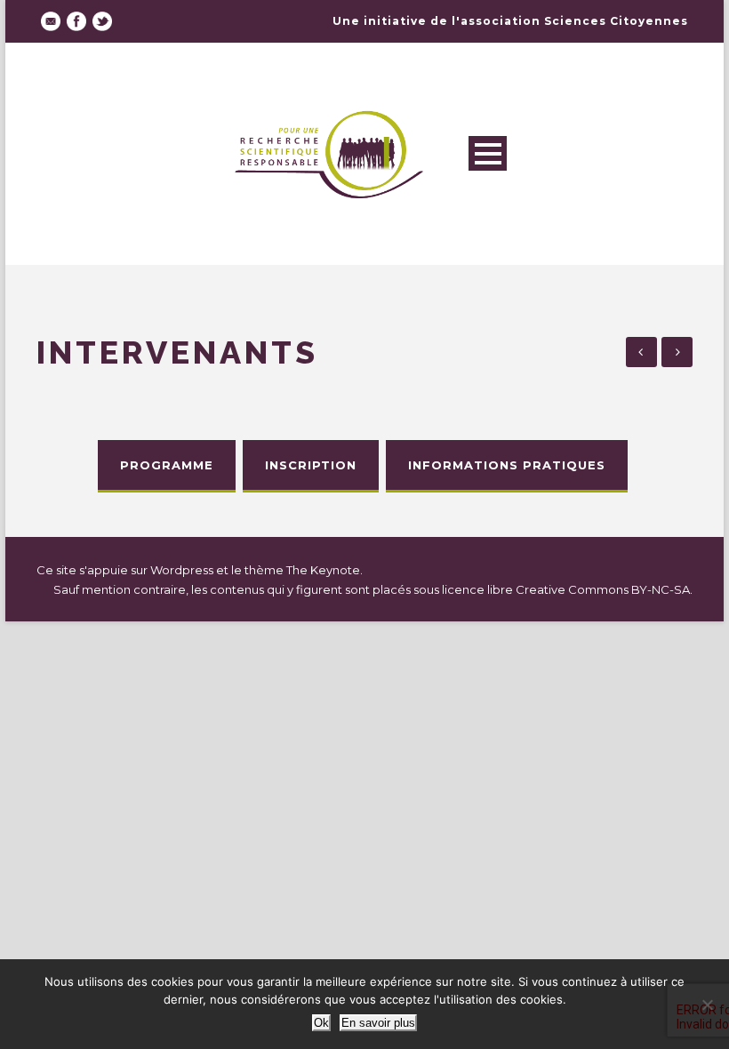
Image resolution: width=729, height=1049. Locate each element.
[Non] (707, 1004)
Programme (166, 465)
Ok (321, 1022)
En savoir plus (378, 1022)
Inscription (310, 465)
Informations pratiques (506, 465)
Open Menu (488, 153)
